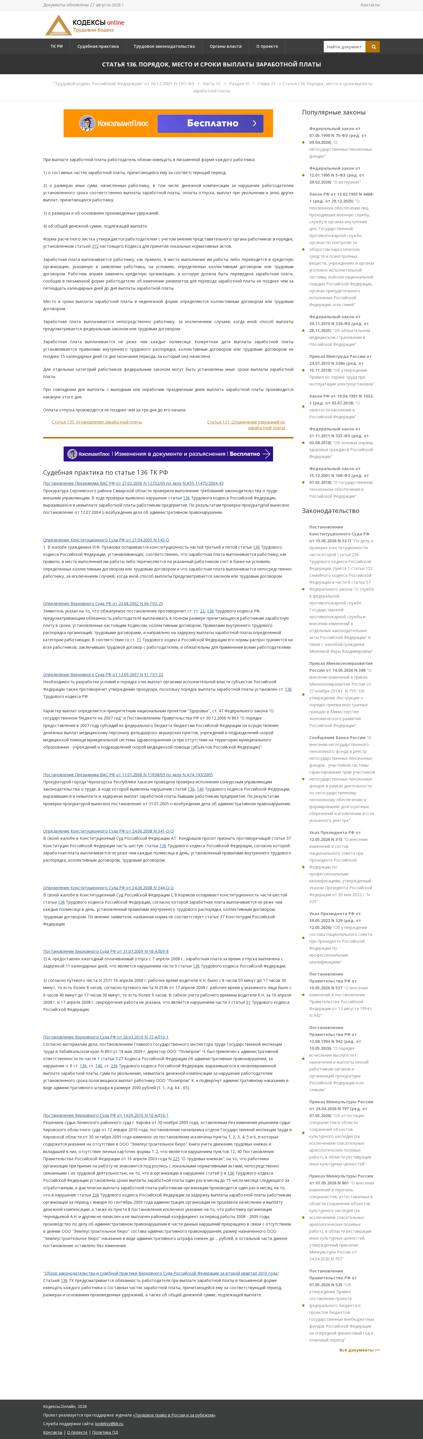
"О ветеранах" (336, 175)
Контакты (370, 4)
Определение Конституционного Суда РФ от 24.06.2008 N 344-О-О (108, 887)
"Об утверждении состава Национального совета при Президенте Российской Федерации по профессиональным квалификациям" (340, 938)
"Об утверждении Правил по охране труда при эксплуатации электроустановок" (342, 370)
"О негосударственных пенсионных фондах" (340, 142)
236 (114, 1065)
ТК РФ (56, 46)
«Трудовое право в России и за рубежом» (174, 1415)
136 (186, 498)
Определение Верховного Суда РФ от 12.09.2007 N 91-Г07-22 (103, 674)
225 (176, 1158)
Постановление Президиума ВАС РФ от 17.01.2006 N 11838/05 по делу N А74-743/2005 (128, 774)
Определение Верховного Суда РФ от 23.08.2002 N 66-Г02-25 (103, 603)
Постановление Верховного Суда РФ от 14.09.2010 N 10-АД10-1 (106, 1115)
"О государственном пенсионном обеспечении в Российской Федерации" (341, 482)
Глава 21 (267, 83)
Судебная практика (98, 46)
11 (139, 639)
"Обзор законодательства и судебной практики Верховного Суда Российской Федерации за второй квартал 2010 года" (161, 1273)
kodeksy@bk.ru (109, 1423)
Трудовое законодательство (164, 46)
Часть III (212, 83)
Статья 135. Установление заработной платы (97, 422)
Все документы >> (360, 1350)
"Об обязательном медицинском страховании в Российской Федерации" (339, 330)
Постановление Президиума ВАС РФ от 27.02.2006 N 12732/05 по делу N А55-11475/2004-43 (133, 483)
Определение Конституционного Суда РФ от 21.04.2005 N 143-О (106, 540)
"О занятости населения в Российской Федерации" (341, 406)
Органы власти (226, 46)
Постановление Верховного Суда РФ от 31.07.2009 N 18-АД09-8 (106, 951)
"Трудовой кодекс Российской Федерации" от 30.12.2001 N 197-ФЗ (124, 83)
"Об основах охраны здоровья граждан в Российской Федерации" (341, 442)
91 (248, 1002)
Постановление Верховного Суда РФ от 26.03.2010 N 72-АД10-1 (106, 1037)
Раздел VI (240, 83)
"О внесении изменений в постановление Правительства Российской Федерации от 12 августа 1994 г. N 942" (341, 994)
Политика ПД (105, 1432)
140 (200, 789)
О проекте (267, 46)
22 (202, 611)
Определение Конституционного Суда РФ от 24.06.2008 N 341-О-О (108, 831)
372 (95, 246)
